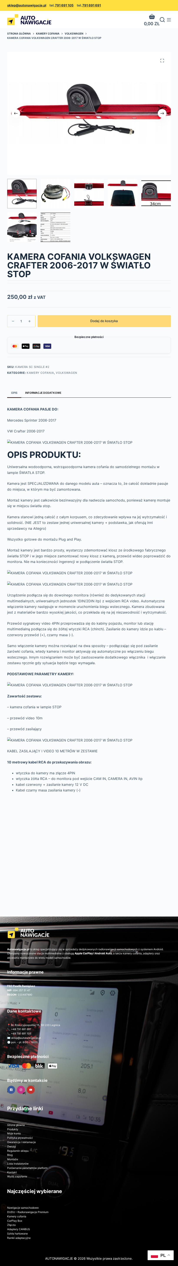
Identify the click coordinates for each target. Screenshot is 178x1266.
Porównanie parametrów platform (27, 1168)
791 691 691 (91, 5)
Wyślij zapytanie (17, 1176)
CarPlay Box (14, 1220)
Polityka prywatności (20, 1137)
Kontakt (12, 1172)
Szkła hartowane (17, 1233)
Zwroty (11, 1146)
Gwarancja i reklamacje (21, 1142)
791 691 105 (64, 5)
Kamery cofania (40, 372)
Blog (10, 1155)
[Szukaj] (162, 19)
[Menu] (169, 20)
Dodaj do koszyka (104, 321)
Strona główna (16, 1125)
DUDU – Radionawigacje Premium (27, 1212)
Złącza (11, 1224)
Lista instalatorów (18, 1163)
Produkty (12, 1129)
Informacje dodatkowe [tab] (43, 392)
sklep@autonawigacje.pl (26, 5)
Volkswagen (66, 372)
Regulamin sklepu (18, 1150)
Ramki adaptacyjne (19, 1238)
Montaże (12, 1159)
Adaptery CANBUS (18, 1229)
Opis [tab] (14, 392)
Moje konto (14, 1133)
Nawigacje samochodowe (23, 1207)
